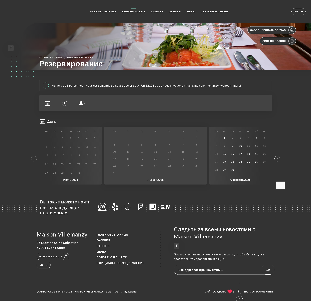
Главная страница (102, 11)
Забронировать (134, 11)
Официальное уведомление (120, 263)
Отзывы (175, 11)
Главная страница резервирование (66, 57)
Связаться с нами (214, 11)
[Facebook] (11, 48)
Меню (191, 11)
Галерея (157, 11)
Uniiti (270, 291)
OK (268, 270)
